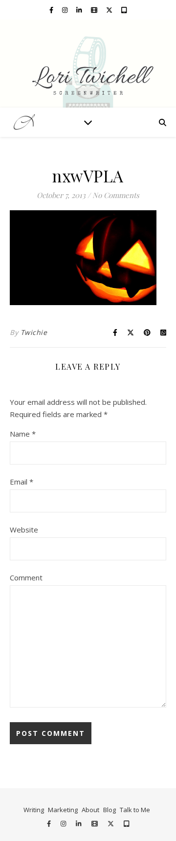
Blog (109, 809)
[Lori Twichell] (88, 64)
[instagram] (65, 9)
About (90, 809)
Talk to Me (135, 809)
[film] (95, 9)
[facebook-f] (52, 9)
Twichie (34, 332)
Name (23, 434)
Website (24, 529)
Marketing (63, 809)
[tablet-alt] (124, 9)
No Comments (115, 195)
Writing (33, 809)
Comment (26, 577)
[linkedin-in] (79, 9)
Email (21, 482)
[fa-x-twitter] (110, 9)
